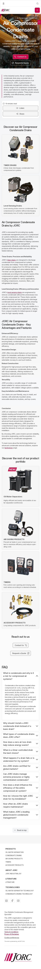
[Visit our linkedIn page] (6, 901)
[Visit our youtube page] (18, 901)
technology (9, 448)
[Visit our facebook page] (12, 901)
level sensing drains (14, 292)
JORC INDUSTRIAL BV (13, 874)
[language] (3, 3)
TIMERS (8, 862)
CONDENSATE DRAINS (13, 855)
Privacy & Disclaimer (11, 934)
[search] (37, 3)
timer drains (11, 260)
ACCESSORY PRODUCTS (14, 865)
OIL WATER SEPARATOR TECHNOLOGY (19, 891)
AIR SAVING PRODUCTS (14, 859)
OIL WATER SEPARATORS (14, 852)
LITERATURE (9, 882)
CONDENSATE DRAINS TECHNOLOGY (19, 894)
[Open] (37, 10)
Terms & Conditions (11, 932)
